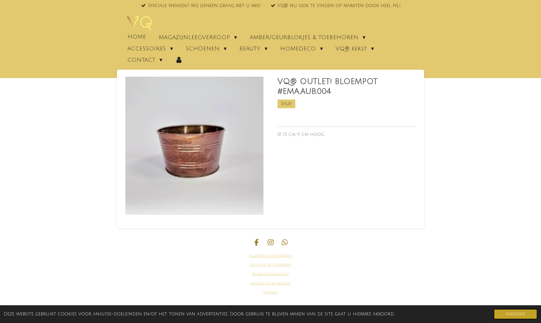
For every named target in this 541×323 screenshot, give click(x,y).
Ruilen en (258, 265)
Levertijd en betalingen (270, 283)
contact (270, 292)
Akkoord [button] (515, 314)
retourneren (279, 265)
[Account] (179, 59)
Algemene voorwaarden (270, 256)
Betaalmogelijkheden (270, 274)
